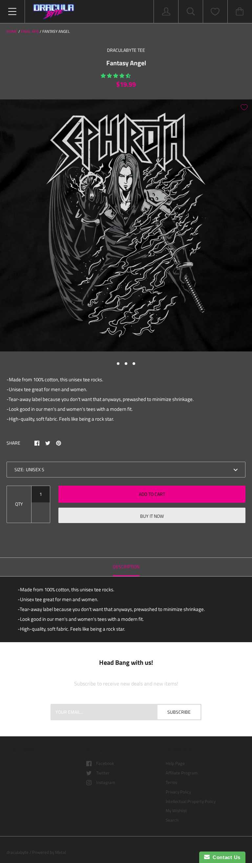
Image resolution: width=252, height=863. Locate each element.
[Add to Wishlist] (244, 107)
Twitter (103, 772)
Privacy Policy (178, 792)
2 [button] (126, 363)
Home (12, 31)
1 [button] (118, 363)
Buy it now (152, 516)
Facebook (105, 763)
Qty (19, 503)
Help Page (175, 763)
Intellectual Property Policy (191, 801)
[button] (116, 75)
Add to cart (152, 494)
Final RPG (30, 31)
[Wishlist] (215, 12)
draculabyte (18, 852)
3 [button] (134, 363)
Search (172, 820)
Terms (171, 782)
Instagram (105, 782)
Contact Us (225, 857)
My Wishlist (176, 810)
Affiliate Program (182, 772)
